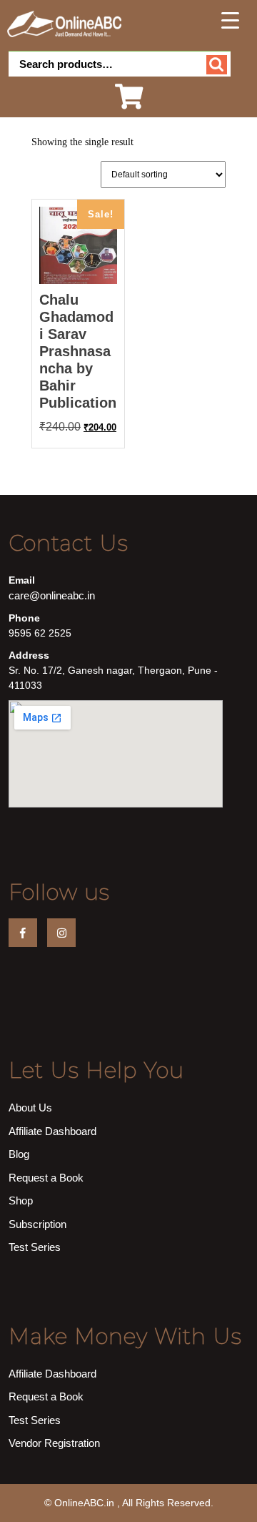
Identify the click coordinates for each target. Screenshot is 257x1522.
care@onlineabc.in (52, 595)
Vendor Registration (54, 1443)
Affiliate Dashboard (52, 1131)
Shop (21, 1200)
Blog (19, 1154)
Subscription (37, 1224)
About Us (30, 1107)
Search (216, 64)
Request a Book (46, 1178)
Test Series (35, 1247)
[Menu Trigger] (230, 20)
